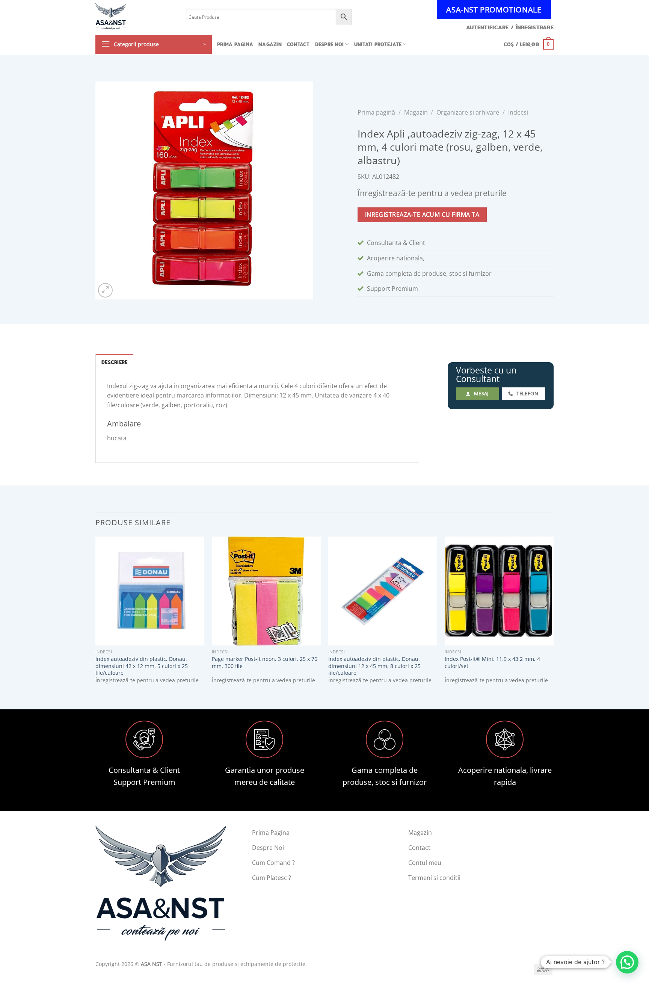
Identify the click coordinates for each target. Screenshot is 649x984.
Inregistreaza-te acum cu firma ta (422, 214)
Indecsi (518, 112)
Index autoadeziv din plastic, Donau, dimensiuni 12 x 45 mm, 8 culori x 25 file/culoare (374, 666)
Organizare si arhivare (467, 112)
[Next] (553, 617)
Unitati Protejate (377, 44)
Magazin (270, 44)
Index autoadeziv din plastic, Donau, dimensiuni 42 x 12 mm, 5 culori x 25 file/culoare (141, 666)
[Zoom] (105, 290)
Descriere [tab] (114, 362)
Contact (298, 44)
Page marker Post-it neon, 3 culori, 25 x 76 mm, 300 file (264, 663)
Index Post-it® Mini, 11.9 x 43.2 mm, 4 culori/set (492, 663)
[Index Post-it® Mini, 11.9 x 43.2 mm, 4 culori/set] (499, 591)
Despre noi (329, 44)
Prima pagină (376, 112)
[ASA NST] (135, 17)
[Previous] (95, 617)
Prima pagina (235, 44)
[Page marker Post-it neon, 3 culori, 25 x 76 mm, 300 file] (266, 591)
